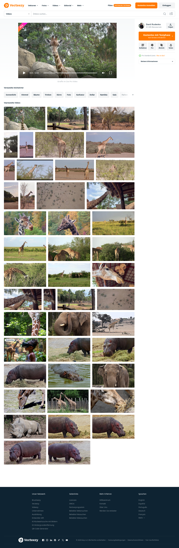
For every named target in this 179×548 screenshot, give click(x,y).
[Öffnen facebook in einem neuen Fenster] (43, 540)
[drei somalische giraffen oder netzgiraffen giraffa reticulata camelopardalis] (68, 401)
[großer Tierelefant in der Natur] (69, 324)
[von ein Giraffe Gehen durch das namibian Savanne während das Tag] (112, 118)
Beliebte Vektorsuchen (78, 511)
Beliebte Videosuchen (78, 518)
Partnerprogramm (76, 507)
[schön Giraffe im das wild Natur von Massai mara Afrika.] (113, 249)
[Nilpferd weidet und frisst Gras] (69, 350)
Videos (55, 5)
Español (142, 503)
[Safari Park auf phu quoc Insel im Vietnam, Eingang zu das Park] (110, 195)
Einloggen (167, 5)
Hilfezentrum (105, 500)
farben (125, 95)
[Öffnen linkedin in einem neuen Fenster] (51, 540)
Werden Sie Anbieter (108, 511)
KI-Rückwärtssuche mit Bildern (44, 521)
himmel (24, 95)
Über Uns (103, 507)
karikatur (80, 95)
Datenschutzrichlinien (135, 540)
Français (142, 514)
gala (114, 95)
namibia (103, 95)
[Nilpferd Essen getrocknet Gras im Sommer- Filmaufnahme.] (113, 350)
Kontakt (103, 503)
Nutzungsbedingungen (116, 540)
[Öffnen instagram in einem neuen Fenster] (47, 540)
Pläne (110, 5)
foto (69, 95)
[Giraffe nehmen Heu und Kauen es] (112, 401)
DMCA (71, 503)
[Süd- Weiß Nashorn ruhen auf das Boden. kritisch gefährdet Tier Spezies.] (25, 427)
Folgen (170, 27)
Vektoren (32, 5)
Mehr (79, 5)
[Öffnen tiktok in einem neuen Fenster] (59, 540)
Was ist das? (160, 56)
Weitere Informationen (149, 61)
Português (143, 507)
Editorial (67, 5)
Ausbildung (37, 514)
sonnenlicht (11, 95)
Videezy (35, 507)
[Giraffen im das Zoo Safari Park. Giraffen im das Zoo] (68, 118)
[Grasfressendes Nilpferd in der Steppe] (69, 427)
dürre (59, 95)
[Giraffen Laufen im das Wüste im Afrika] (61, 195)
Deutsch (142, 511)
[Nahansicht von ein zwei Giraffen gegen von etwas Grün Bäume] (23, 299)
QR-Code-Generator (40, 528)
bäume (36, 95)
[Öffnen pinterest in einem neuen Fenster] (55, 540)
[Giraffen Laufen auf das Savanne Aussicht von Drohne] (115, 299)
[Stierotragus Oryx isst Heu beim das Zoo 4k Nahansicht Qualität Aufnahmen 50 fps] (24, 401)
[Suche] (164, 13)
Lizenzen (73, 500)
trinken (48, 95)
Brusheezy (36, 500)
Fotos (44, 5)
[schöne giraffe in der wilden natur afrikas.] (113, 223)
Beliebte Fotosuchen (77, 514)
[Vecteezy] (14, 5)
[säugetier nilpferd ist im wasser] (69, 376)
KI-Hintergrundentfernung (43, 525)
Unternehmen (38, 511)
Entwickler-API (38, 518)
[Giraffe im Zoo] (24, 118)
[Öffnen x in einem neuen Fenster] (63, 540)
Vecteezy (35, 503)
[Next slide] (131, 95)
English (142, 500)
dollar (92, 95)
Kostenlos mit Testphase (156, 36)
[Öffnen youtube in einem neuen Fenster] (67, 540)
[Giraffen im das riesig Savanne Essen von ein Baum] (113, 324)
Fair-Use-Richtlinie (152, 540)
